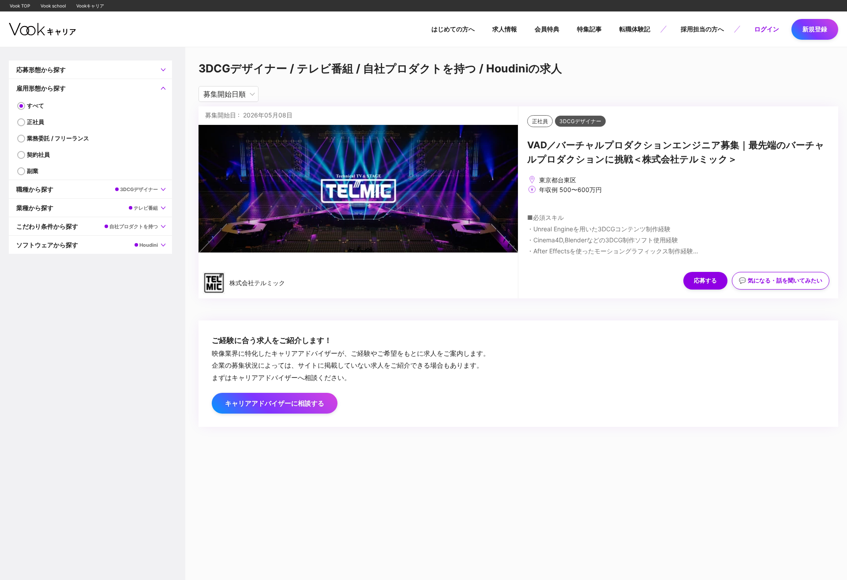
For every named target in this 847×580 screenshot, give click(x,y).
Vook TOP (20, 5)
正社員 (35, 121)
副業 (32, 170)
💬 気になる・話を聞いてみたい (780, 280)
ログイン (766, 29)
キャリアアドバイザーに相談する (274, 403)
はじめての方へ (453, 29)
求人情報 (504, 29)
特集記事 (589, 29)
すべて (35, 105)
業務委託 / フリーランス (58, 138)
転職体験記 (634, 29)
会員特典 (547, 29)
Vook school (53, 5)
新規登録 (814, 29)
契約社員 (38, 154)
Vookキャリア (90, 5)
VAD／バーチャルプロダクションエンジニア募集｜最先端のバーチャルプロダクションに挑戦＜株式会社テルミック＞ (676, 152)
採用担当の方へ (702, 29)
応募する (705, 280)
